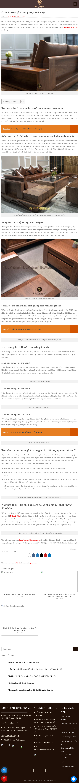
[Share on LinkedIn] (49, 555)
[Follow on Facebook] (26, 770)
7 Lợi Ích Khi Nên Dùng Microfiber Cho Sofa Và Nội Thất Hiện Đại (32, 676)
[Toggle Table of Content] (21, 101)
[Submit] (75, 649)
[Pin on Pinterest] (45, 555)
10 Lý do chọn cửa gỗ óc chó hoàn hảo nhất (23, 662)
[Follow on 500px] (48, 770)
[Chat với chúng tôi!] (74, 779)
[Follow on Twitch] (52, 770)
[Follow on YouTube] (44, 770)
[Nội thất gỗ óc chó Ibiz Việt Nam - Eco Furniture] (39, 4)
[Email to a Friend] (41, 555)
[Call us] (35, 770)
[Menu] (3, 4)
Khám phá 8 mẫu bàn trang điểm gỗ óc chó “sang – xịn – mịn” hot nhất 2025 (35, 669)
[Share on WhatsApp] (29, 555)
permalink (33, 563)
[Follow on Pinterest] (39, 770)
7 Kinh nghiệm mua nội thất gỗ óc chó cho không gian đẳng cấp (30, 690)
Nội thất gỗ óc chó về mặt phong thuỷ (21, 683)
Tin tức (18, 563)
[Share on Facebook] (33, 555)
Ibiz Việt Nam (21, 16)
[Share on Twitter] (37, 555)
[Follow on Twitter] (30, 770)
